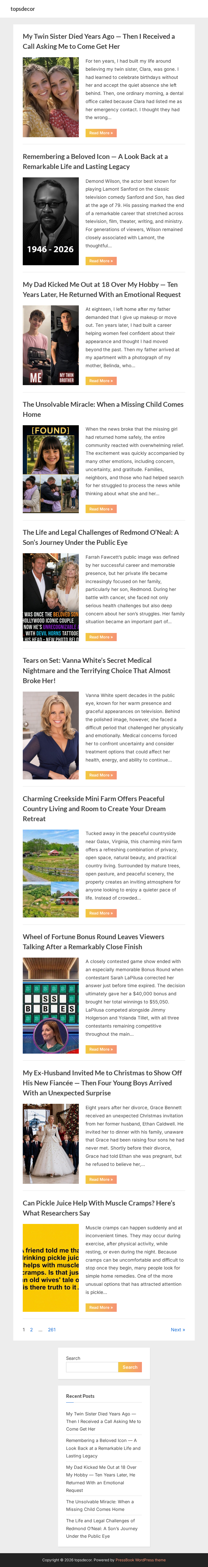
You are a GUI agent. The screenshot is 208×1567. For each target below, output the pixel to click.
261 (52, 1329)
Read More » (103, 133)
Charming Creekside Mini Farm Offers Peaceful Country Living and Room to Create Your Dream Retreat (94, 809)
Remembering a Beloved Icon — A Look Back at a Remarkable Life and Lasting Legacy (103, 1448)
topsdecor (23, 8)
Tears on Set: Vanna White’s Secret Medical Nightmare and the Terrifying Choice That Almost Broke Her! (97, 670)
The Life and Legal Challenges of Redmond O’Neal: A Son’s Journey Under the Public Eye (102, 1528)
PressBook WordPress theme (141, 1560)
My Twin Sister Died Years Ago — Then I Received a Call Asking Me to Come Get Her (103, 1421)
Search (73, 1358)
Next (176, 1329)
